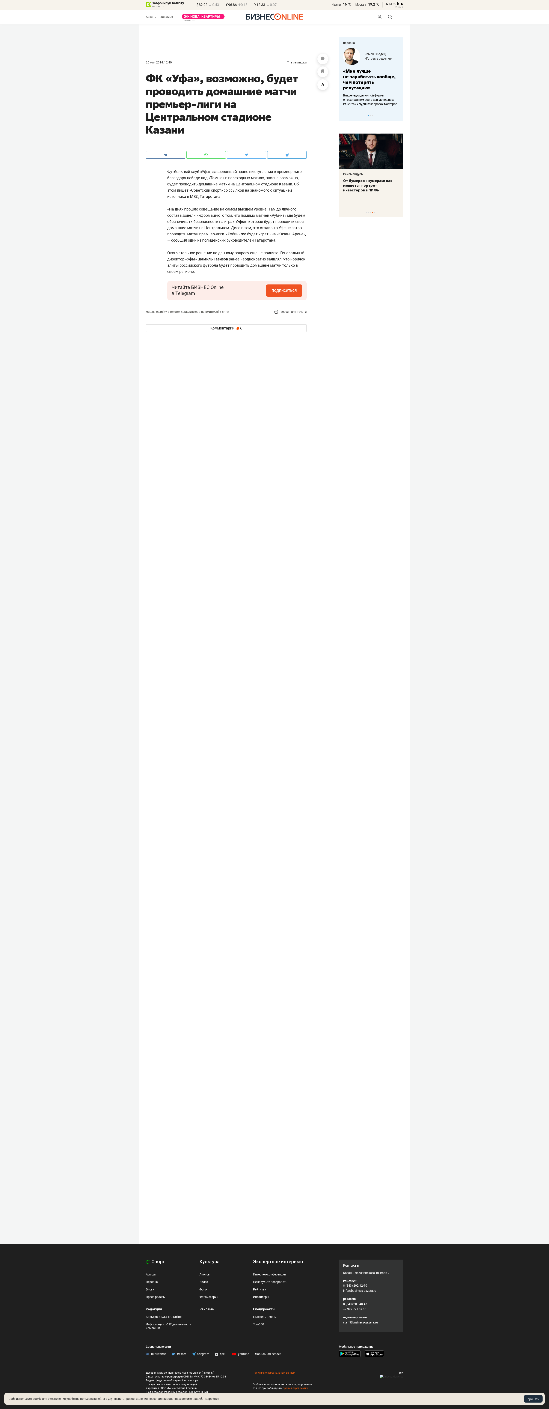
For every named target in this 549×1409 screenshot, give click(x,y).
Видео (203, 1282)
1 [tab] (368, 115)
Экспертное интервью (278, 1261)
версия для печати (293, 311)
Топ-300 (258, 1324)
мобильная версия (268, 1354)
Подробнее (211, 1398)
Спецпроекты (264, 1309)
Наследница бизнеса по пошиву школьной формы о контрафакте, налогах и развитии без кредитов (367, 100)
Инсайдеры (261, 1297)
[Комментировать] (322, 59)
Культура (209, 1261)
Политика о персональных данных (274, 1372)
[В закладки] (322, 71)
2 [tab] (370, 115)
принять (533, 1399)
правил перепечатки (295, 1388)
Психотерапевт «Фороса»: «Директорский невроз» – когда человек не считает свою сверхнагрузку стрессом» (368, 190)
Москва (360, 4)
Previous (345, 115)
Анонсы (204, 1274)
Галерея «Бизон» (265, 1317)
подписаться (284, 290)
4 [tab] (372, 212)
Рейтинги (259, 1289)
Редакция (154, 1309)
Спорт (157, 1261)
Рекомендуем (354, 174)
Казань (151, 16)
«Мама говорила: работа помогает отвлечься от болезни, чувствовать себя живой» (371, 79)
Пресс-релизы (156, 1297)
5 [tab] (374, 212)
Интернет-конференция (269, 1274)
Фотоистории (208, 1297)
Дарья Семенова (377, 54)
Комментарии (226, 328)
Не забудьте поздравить (270, 1282)
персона (349, 43)
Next (398, 115)
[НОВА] (203, 18)
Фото (203, 1289)
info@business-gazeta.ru (360, 1290)
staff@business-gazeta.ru (360, 1322)
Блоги (150, 1289)
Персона (152, 1282)
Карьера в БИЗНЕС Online (163, 1317)
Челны (336, 4)
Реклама (206, 1309)
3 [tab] (372, 115)
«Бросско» (372, 58)
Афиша (151, 1274)
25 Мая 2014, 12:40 (159, 62)
